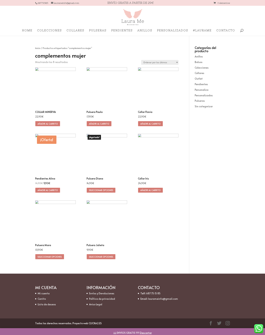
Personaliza (201, 89)
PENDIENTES (122, 30)
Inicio (38, 48)
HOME (27, 30)
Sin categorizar (204, 106)
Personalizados (204, 95)
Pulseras (200, 100)
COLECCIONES (49, 30)
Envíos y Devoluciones (101, 293)
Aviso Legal (95, 304)
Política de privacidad (102, 298)
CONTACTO (225, 30)
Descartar (146, 332)
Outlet (199, 78)
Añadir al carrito (47, 123)
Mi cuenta (44, 293)
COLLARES (75, 30)
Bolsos (198, 62)
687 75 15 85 (153, 293)
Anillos (199, 56)
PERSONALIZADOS (172, 30)
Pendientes (201, 84)
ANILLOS (144, 30)
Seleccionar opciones (101, 190)
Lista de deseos (47, 304)
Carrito (42, 298)
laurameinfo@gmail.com (163, 298)
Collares (199, 73)
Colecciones (202, 67)
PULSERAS (98, 30)
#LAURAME (202, 30)
